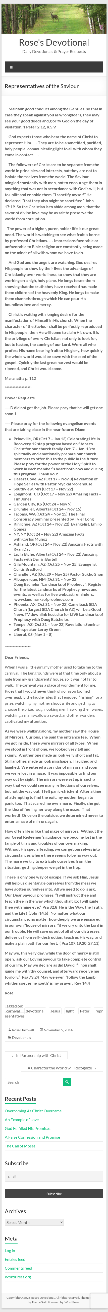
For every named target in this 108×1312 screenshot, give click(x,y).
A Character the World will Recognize (62, 1067)
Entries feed (15, 1259)
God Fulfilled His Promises (27, 1128)
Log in (10, 1250)
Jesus (55, 1010)
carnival (13, 1010)
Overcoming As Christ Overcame (33, 1110)
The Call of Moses (20, 1145)
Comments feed (18, 1268)
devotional (35, 1010)
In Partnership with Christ (36, 1055)
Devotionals (21, 1037)
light (70, 1010)
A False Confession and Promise (32, 1137)
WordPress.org (18, 1276)
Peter (84, 1010)
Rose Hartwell (23, 1030)
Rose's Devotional (54, 42)
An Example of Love (22, 1119)
